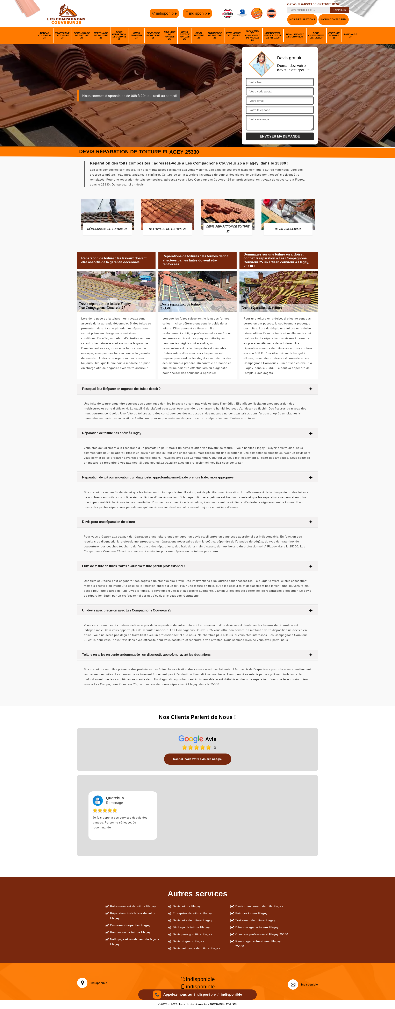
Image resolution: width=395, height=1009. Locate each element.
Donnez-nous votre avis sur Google (197, 759)
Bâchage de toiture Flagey (191, 927)
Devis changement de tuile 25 (316, 35)
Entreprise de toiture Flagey (192, 913)
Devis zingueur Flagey (188, 941)
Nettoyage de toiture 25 (101, 35)
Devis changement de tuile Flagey (259, 906)
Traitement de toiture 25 (62, 35)
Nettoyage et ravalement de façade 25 (252, 35)
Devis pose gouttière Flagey (192, 934)
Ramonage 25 (350, 35)
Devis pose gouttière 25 (152, 35)
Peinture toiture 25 (333, 35)
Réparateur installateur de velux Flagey (132, 916)
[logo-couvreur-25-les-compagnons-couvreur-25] (66, 13)
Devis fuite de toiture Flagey (192, 920)
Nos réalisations (302, 19)
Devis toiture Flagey (187, 906)
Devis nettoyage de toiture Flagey (196, 948)
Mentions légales (223, 1004)
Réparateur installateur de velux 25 (272, 35)
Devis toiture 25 (199, 35)
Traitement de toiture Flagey (255, 920)
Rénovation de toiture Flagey (130, 932)
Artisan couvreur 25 (44, 35)
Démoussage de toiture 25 (82, 35)
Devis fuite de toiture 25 (184, 35)
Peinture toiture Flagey (251, 913)
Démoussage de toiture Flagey (256, 927)
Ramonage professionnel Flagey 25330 (258, 944)
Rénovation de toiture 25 (233, 35)
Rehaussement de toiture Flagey (133, 906)
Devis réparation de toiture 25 (119, 35)
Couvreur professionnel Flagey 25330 (261, 934)
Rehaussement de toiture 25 (295, 35)
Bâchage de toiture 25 (169, 35)
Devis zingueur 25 (136, 35)
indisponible (166, 13)
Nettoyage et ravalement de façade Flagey (134, 942)
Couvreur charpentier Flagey (130, 925)
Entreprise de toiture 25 (215, 35)
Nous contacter (333, 19)
